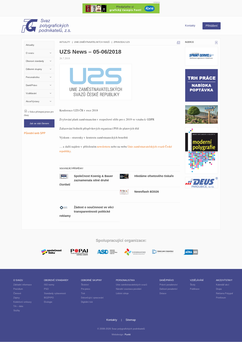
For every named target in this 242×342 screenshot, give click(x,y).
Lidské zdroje (122, 293)
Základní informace (22, 284)
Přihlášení (211, 25)
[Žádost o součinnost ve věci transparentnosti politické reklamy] (63, 207)
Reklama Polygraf (224, 293)
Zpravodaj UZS (122, 42)
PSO (46, 289)
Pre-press (85, 289)
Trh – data (18, 306)
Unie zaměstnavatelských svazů (92, 42)
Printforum (221, 297)
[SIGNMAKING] (135, 252)
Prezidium (18, 289)
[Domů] (71, 26)
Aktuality (64, 42)
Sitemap (131, 319)
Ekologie (48, 302)
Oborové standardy (56, 280)
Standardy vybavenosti (55, 293)
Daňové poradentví (168, 289)
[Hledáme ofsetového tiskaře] (124, 176)
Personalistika (125, 280)
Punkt (128, 334)
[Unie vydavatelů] (162, 252)
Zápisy (16, 297)
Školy (192, 284)
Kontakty (190, 25)
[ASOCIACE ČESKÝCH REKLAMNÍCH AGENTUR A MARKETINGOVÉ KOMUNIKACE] (190, 252)
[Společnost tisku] (51, 252)
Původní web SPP (34, 133)
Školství (85, 284)
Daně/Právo (167, 280)
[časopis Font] (121, 8)
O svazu (18, 280)
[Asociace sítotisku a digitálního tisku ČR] (107, 252)
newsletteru (103, 146)
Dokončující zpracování (92, 297)
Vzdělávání (196, 280)
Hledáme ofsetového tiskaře (154, 176)
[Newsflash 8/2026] (124, 191)
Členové (17, 293)
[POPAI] (79, 252)
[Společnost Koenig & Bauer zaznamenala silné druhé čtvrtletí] (63, 176)
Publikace (194, 289)
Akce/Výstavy (224, 280)
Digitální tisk (87, 302)
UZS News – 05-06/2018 (90, 52)
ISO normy (49, 284)
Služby (16, 310)
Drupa (219, 289)
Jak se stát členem (39, 123)
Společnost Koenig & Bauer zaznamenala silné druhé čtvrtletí (86, 180)
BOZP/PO (49, 297)
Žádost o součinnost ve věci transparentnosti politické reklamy (86, 211)
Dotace (163, 293)
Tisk (83, 293)
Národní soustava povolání (128, 289)
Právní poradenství (169, 284)
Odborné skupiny (91, 280)
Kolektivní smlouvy (22, 302)
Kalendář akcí (222, 284)
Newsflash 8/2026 (146, 191)
